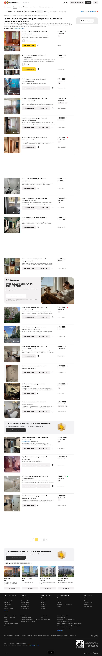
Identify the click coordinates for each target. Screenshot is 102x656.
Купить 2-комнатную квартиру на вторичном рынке (69, 623)
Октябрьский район (25, 602)
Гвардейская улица (26, 309)
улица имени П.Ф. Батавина (28, 120)
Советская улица (26, 386)
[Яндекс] (95, 653)
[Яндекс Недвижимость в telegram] (97, 636)
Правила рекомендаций (56, 635)
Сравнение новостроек (9, 617)
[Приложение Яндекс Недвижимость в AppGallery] (94, 646)
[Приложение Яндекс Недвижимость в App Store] (89, 646)
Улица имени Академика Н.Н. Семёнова (30, 619)
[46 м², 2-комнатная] (13, 374)
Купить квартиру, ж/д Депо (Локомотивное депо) (69, 625)
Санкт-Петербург (8, 600)
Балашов (43, 600)
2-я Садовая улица (26, 57)
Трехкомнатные (88, 600)
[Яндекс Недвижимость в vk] (92, 636)
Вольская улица (25, 404)
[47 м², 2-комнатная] (13, 267)
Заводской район (25, 604)
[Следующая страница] (46, 539)
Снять (42, 617)
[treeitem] (8, 7)
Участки (59, 600)
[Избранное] (64, 2)
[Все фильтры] (5, 11)
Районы (6, 621)
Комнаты (59, 606)
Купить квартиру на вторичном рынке (66, 619)
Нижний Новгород (8, 608)
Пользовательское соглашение (41, 635)
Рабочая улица (25, 439)
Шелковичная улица (27, 81)
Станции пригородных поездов (11, 623)
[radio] (39, 539)
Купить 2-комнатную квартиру (64, 621)
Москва (6, 597)
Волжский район (25, 597)
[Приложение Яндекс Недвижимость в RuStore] (97, 646)
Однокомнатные (88, 606)
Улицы (5, 619)
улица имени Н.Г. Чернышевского (30, 329)
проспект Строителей (27, 100)
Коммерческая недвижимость (64, 604)
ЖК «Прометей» (26, 441)
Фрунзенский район (25, 600)
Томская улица (25, 459)
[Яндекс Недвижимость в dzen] (95, 636)
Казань (5, 606)
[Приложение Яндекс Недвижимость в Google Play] (92, 646)
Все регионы (7, 625)
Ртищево (43, 604)
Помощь (66, 635)
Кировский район (25, 608)
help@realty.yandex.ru (33, 645)
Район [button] (82, 11)
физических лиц (16, 300)
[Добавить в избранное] (38, 45)
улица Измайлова (26, 33)
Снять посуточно (45, 619)
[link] (95, 2)
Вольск (43, 602)
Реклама (17, 635)
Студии (85, 597)
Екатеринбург (7, 604)
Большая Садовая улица (27, 200)
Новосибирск (7, 602)
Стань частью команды (26, 635)
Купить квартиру (61, 617)
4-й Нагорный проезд (26, 617)
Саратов (43, 608)
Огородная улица (26, 261)
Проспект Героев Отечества (28, 621)
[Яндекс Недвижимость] (12, 2)
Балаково (43, 597)
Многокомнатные (88, 602)
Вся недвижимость (8, 635)
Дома (58, 597)
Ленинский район (25, 606)
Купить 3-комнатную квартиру (64, 628)
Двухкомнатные (88, 604)
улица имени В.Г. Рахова (28, 498)
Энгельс (43, 606)
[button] (67, 2)
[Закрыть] (97, 11)
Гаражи (59, 602)
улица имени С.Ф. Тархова (28, 368)
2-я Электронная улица (27, 139)
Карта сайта (73, 635)
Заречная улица (25, 181)
